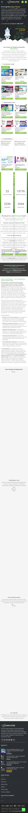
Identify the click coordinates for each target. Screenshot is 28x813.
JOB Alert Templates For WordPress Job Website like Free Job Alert (20, 129)
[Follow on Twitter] (7, 740)
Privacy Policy (4, 789)
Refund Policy (4, 784)
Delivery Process (15, 809)
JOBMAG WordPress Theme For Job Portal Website (19, 78)
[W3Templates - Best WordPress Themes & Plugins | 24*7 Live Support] (13, 2)
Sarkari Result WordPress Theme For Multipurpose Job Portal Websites (6, 94)
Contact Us (3, 781)
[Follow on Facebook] (2, 740)
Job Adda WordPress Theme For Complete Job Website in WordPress (6, 113)
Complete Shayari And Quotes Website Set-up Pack (20, 165)
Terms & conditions (5, 792)
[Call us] (14, 740)
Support (3, 786)
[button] (2, 2)
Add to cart (7, 98)
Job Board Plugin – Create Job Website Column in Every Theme (6, 165)
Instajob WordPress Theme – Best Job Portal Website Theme (20, 113)
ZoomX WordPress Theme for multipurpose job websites (20, 94)
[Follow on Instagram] (5, 740)
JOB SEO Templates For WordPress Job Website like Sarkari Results (6, 129)
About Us (3, 779)
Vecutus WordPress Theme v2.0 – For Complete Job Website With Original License (7, 78)
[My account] (26, 2)
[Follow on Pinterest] (11, 740)
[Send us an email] (9, 740)
